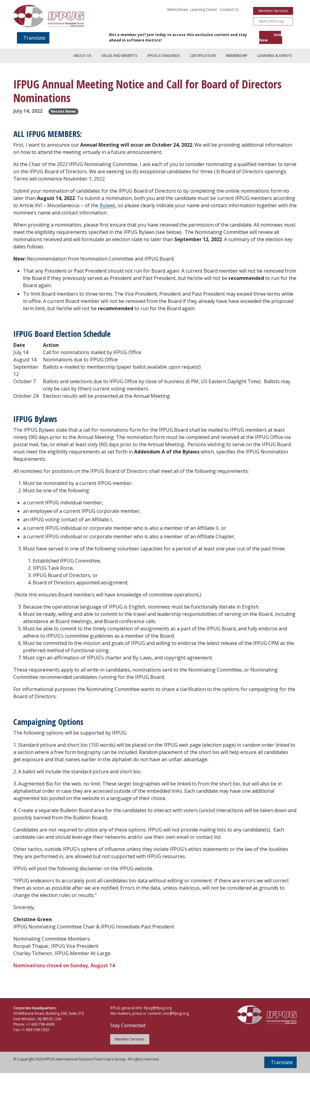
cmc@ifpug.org (176, 1013)
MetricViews (177, 9)
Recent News (63, 111)
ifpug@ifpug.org (158, 1008)
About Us (82, 55)
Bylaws (107, 205)
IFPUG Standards (163, 55)
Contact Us (229, 9)
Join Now (270, 37)
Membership (236, 55)
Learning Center (203, 9)
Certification (203, 55)
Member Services (273, 10)
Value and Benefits (119, 55)
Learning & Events (274, 55)
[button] (33, 38)
